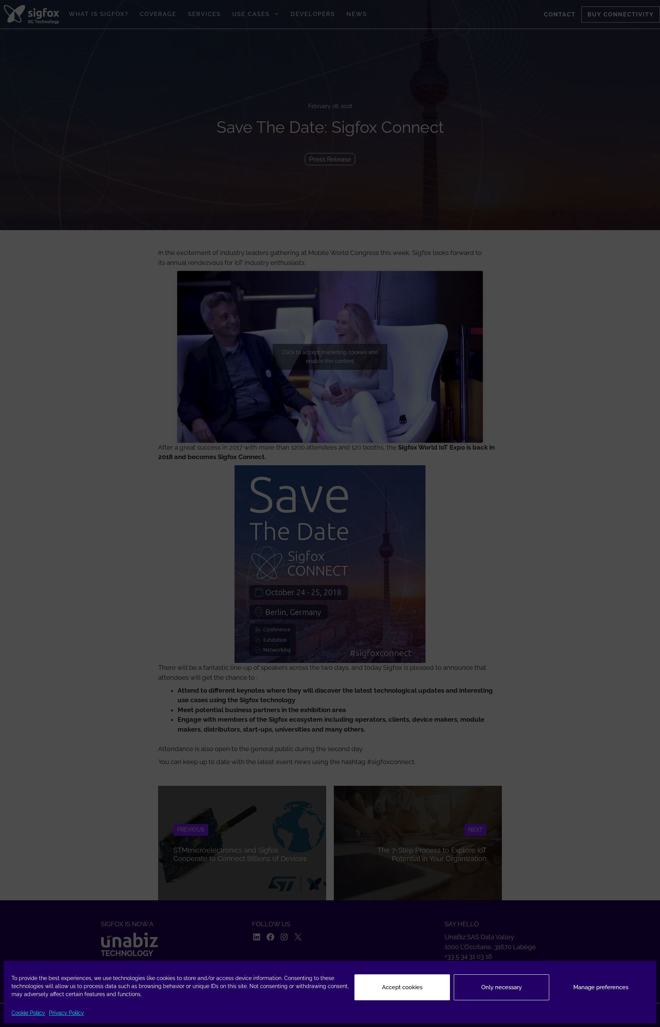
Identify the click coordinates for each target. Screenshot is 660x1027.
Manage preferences (600, 987)
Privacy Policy (66, 1013)
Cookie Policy (28, 1013)
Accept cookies (402, 987)
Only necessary (501, 987)
